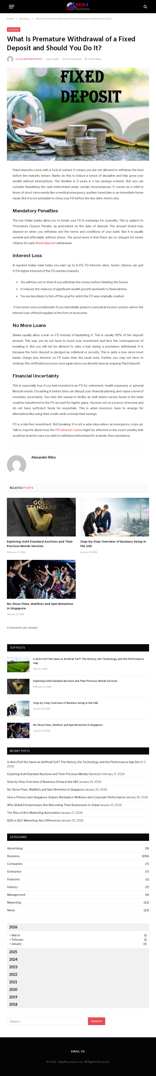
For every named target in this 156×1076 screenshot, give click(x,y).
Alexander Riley (30, 58)
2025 (13, 952)
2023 (13, 967)
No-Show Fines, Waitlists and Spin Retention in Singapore (40, 606)
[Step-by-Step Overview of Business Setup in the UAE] (114, 517)
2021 (13, 982)
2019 (13, 997)
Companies (15, 863)
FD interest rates (68, 430)
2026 (13, 927)
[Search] (145, 6)
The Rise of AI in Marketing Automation (33, 812)
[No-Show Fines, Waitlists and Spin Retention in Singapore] (41, 579)
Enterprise (14, 871)
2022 (13, 974)
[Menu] (11, 6)
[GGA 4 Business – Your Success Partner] (78, 6)
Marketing (14, 902)
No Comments (74, 58)
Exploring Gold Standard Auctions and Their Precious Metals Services (40, 544)
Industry (12, 887)
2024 (13, 959)
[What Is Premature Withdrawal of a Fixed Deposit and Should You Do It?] (78, 114)
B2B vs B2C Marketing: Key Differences (34, 820)
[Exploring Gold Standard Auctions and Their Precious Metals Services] (41, 517)
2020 (13, 989)
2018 (13, 1004)
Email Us (78, 1051)
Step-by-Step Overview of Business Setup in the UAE (113, 544)
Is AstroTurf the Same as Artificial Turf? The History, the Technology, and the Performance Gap (88, 661)
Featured (13, 879)
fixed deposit (46, 243)
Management (16, 894)
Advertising (15, 848)
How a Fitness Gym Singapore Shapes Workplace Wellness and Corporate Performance (66, 797)
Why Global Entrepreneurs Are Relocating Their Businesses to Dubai (53, 805)
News (11, 910)
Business (14, 29)
